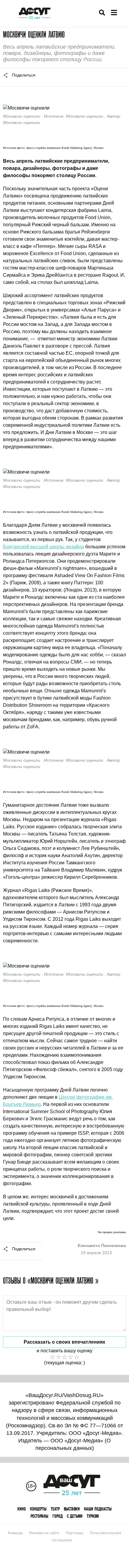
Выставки (72, 1508)
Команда (15, 1533)
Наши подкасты (98, 1508)
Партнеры (74, 1533)
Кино (21, 1508)
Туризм (93, 1516)
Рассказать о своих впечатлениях (64, 1342)
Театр (55, 1508)
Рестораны (39, 1516)
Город (57, 1516)
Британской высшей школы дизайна (43, 546)
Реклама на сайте (44, 1533)
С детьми (74, 1516)
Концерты (38, 1508)
